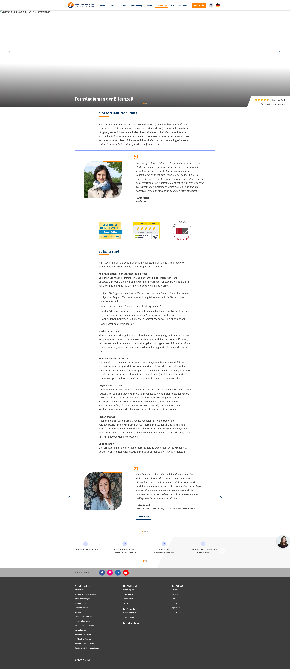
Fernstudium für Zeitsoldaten (86, 626)
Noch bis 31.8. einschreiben (85, 594)
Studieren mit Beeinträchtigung (87, 648)
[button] (211, 5)
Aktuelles (174, 590)
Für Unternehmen (131, 623)
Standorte (78, 612)
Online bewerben (81, 608)
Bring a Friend (128, 617)
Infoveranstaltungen (82, 599)
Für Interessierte (83, 586)
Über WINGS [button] (183, 5)
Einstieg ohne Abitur (82, 621)
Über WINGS (177, 586)
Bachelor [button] (113, 5)
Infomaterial (79, 590)
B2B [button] (172, 5)
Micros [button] (149, 5)
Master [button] (124, 5)
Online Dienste (128, 599)
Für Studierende (130, 586)
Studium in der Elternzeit (84, 643)
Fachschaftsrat (128, 603)
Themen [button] (102, 5)
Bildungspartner (129, 627)
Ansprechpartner (129, 590)
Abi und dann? (80, 630)
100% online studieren (83, 639)
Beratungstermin (81, 603)
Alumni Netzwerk (129, 613)
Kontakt (174, 603)
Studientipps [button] (161, 5)
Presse (173, 599)
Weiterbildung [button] (137, 5)
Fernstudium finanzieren (84, 617)
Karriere (174, 594)
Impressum (175, 608)
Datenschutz (176, 612)
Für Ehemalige (130, 609)
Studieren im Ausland (83, 634)
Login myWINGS (129, 594)
